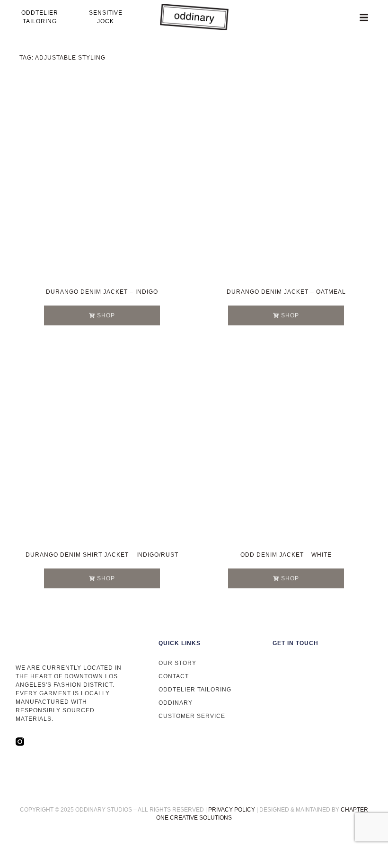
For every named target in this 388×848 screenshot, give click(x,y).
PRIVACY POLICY (231, 809)
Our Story (177, 663)
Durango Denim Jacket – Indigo (102, 291)
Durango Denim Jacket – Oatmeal (286, 291)
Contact (174, 676)
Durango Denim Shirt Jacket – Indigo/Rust (102, 554)
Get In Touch (295, 643)
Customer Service (192, 716)
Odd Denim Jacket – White (286, 554)
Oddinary (176, 702)
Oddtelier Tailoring (195, 689)
